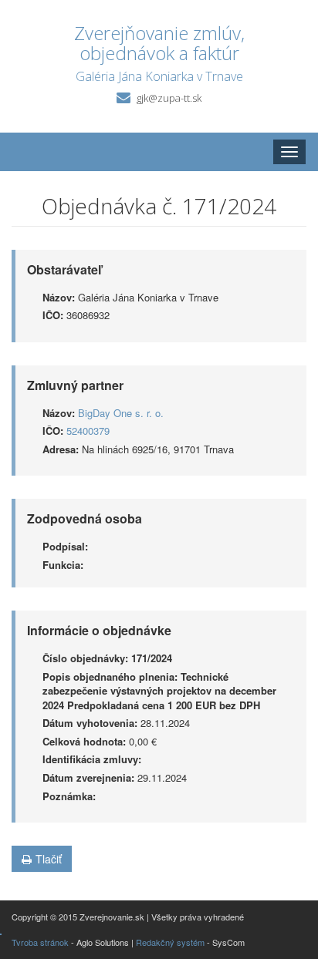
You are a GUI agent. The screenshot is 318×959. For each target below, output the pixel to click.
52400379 (88, 430)
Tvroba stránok (40, 942)
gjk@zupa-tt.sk (169, 98)
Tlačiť (49, 858)
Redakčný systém (170, 942)
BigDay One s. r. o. (121, 412)
